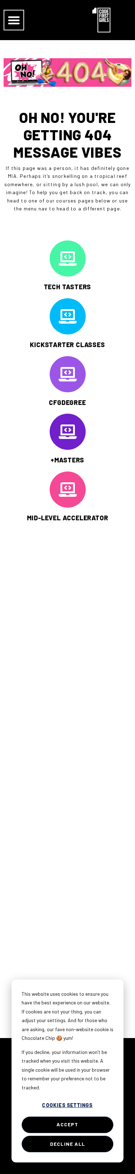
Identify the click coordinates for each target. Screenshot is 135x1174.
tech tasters (67, 287)
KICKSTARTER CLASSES (67, 345)
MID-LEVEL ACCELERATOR (67, 518)
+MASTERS (67, 460)
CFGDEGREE (67, 402)
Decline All (67, 1144)
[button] (14, 20)
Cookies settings (67, 1105)
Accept (67, 1124)
